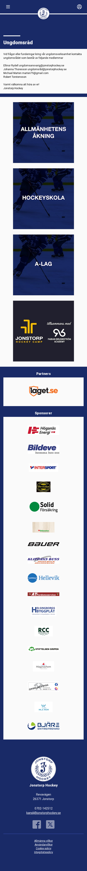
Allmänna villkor (43, 840)
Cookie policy (43, 848)
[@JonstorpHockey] (50, 824)
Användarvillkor (44, 844)
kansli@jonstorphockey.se (43, 813)
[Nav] (8, 7)
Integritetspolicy (43, 852)
